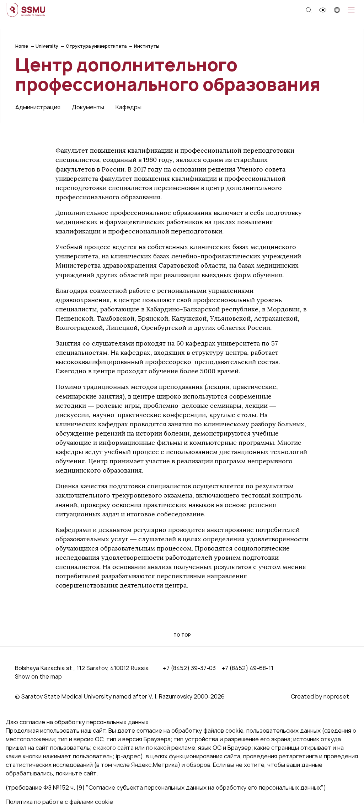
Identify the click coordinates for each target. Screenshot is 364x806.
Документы (88, 107)
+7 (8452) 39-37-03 (189, 668)
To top (182, 635)
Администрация (37, 107)
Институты (146, 46)
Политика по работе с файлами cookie (59, 802)
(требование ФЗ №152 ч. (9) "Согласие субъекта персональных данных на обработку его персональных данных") (166, 787)
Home (21, 46)
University (47, 46)
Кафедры (128, 107)
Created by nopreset (320, 696)
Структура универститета (96, 46)
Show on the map (38, 676)
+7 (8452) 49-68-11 (247, 668)
